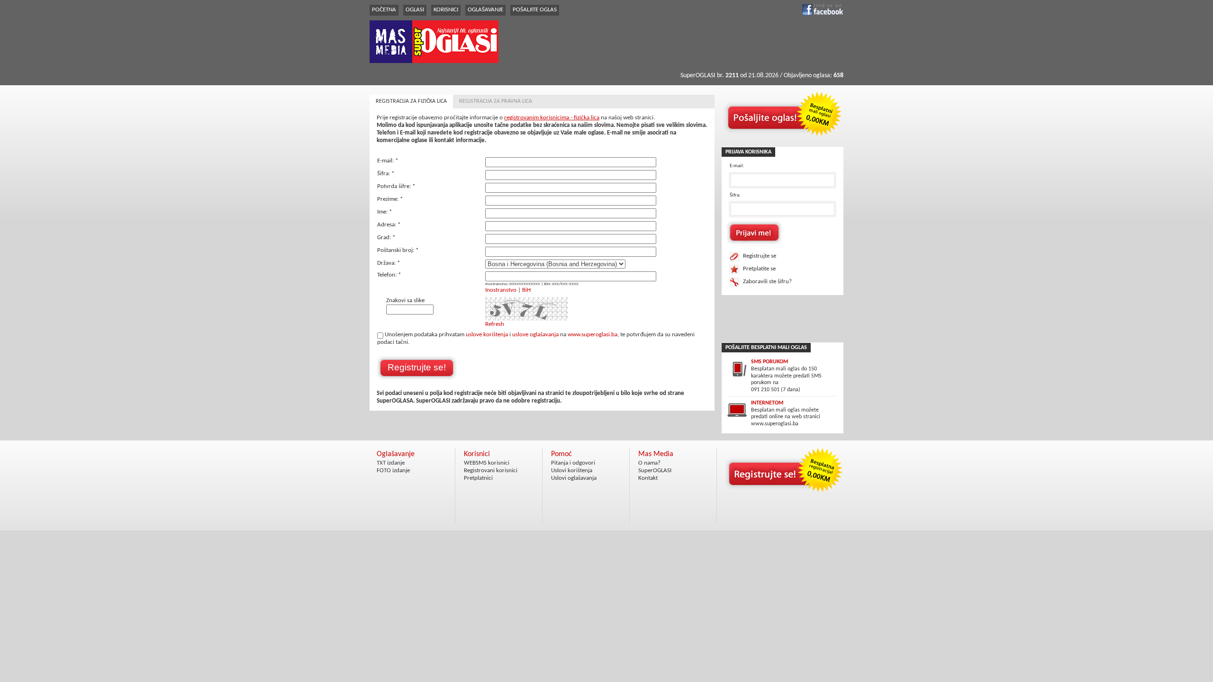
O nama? (649, 463)
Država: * (388, 263)
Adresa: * (388, 225)
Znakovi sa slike (405, 300)
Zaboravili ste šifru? (767, 281)
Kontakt (648, 478)
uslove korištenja (487, 335)
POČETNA (384, 10)
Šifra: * (385, 173)
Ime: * (384, 212)
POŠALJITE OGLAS (535, 10)
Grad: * (386, 237)
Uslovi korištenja (571, 470)
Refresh (494, 324)
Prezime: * (390, 199)
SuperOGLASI (654, 470)
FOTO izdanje (393, 470)
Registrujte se (759, 256)
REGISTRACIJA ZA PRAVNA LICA (495, 101)
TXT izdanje (391, 463)
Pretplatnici (478, 478)
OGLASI (415, 10)
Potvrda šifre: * (396, 186)
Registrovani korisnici (490, 470)
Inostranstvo (500, 290)
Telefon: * (389, 275)
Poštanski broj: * (397, 250)
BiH (526, 290)
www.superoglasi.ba (592, 335)
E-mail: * (387, 161)
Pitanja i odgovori (573, 463)
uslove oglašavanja (535, 335)
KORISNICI (446, 10)
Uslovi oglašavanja (574, 478)
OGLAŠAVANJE (485, 10)
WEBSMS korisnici (486, 463)
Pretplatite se (759, 269)
